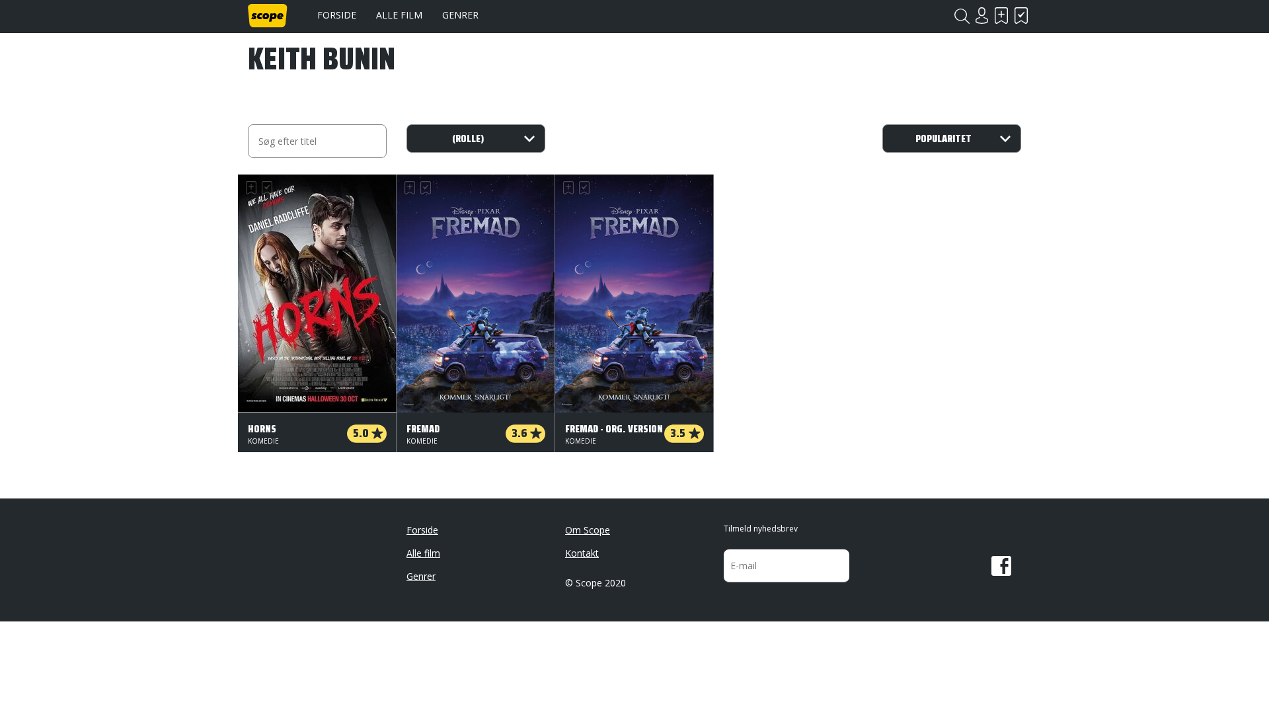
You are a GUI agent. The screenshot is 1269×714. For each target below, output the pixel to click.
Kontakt (582, 553)
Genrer (460, 15)
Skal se (1001, 15)
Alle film (399, 15)
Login (981, 15)
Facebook (1001, 566)
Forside (336, 15)
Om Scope (587, 530)
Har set (1021, 15)
